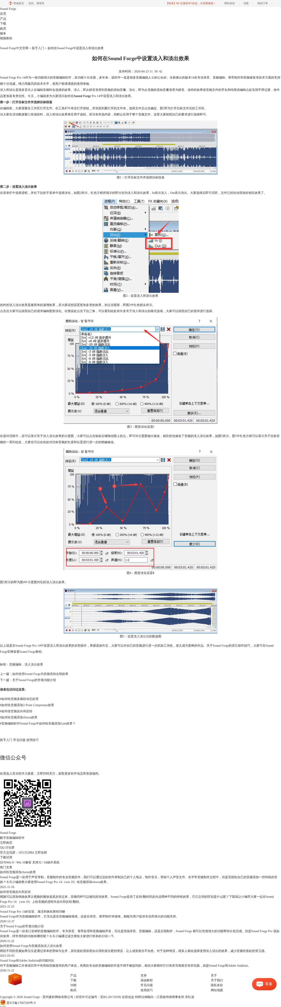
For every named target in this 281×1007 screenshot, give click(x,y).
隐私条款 (217, 985)
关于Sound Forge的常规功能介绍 (34, 680)
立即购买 (6, 842)
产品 (3, 18)
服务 (3, 33)
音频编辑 (15, 664)
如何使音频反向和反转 (16, 711)
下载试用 (6, 857)
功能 (73, 985)
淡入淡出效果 (34, 664)
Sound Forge (8, 9)
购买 (3, 28)
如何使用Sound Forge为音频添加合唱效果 (40, 674)
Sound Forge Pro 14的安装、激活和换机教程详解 (32, 911)
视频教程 (6, 38)
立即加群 (41, 852)
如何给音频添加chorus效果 (18, 717)
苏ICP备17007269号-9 (21, 1003)
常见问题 (19, 740)
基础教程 (146, 980)
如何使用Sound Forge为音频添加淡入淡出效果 (31, 946)
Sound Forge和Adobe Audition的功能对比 (27, 960)
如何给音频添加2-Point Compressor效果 (27, 705)
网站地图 (217, 990)
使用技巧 (32, 740)
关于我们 (217, 980)
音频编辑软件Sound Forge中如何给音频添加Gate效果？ (38, 723)
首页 (3, 13)
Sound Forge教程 (31, 651)
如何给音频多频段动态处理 (19, 699)
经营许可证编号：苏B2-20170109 (98, 997)
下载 (3, 23)
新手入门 (38, 48)
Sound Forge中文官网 (14, 48)
